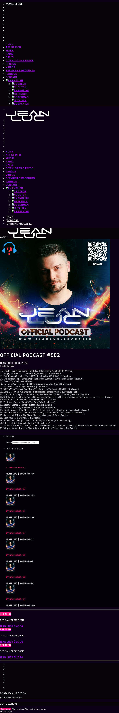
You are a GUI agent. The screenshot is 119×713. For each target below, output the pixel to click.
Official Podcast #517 (15, 467)
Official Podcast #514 (16, 533)
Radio (10, 54)
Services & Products (20, 70)
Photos (11, 64)
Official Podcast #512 (15, 577)
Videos (10, 67)
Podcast (13, 220)
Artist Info (13, 47)
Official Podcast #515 (16, 511)
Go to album (8, 703)
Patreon (11, 74)
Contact (11, 77)
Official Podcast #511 (15, 599)
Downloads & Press (19, 60)
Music (10, 50)
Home (9, 44)
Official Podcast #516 (16, 489)
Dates (10, 57)
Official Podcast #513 (15, 555)
